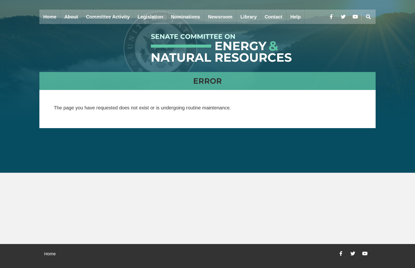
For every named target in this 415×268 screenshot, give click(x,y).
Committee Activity (108, 16)
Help (295, 16)
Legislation (150, 16)
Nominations (185, 16)
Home (49, 16)
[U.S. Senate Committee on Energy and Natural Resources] (207, 48)
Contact (273, 16)
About (71, 16)
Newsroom (220, 16)
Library (248, 16)
